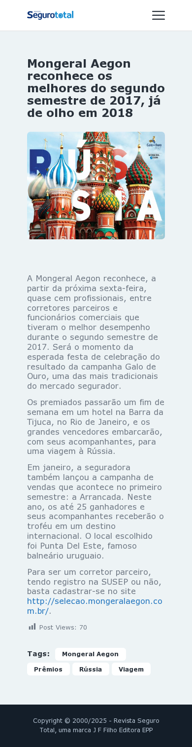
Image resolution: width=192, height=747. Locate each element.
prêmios (48, 669)
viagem (131, 669)
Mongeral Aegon (90, 654)
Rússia (90, 669)
